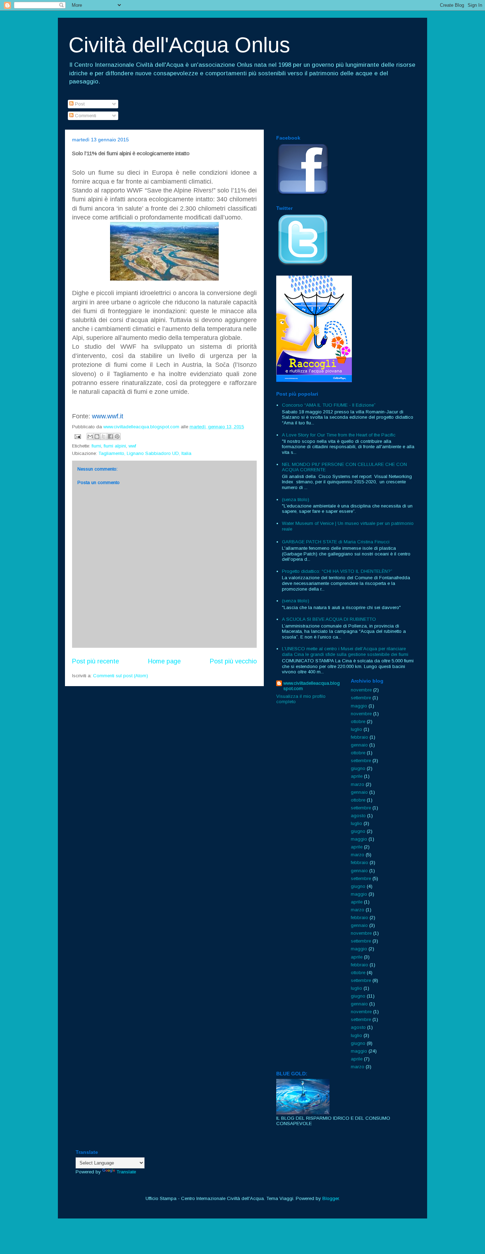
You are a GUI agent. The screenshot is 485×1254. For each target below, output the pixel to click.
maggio (359, 706)
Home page (164, 661)
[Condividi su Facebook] (110, 436)
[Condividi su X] (103, 436)
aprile (357, 776)
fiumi (96, 446)
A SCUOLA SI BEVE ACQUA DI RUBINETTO (329, 619)
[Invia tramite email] (90, 436)
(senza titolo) (295, 499)
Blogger (330, 1198)
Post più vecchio (233, 661)
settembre (361, 697)
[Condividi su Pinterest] (117, 436)
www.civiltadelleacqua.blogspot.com (311, 685)
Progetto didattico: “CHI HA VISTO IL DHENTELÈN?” (337, 571)
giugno (358, 768)
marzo (357, 784)
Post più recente (95, 661)
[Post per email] (77, 436)
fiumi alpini (115, 446)
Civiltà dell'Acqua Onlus (179, 45)
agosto (358, 815)
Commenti (84, 115)
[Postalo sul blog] (96, 436)
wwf (132, 446)
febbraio (359, 737)
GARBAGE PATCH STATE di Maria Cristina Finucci (335, 541)
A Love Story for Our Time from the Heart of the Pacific (339, 435)
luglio (356, 729)
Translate (126, 1171)
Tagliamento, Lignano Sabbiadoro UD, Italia (144, 453)
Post (79, 104)
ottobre (358, 721)
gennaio (359, 745)
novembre (361, 690)
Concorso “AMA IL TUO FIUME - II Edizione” (329, 405)
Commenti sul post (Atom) (120, 675)
